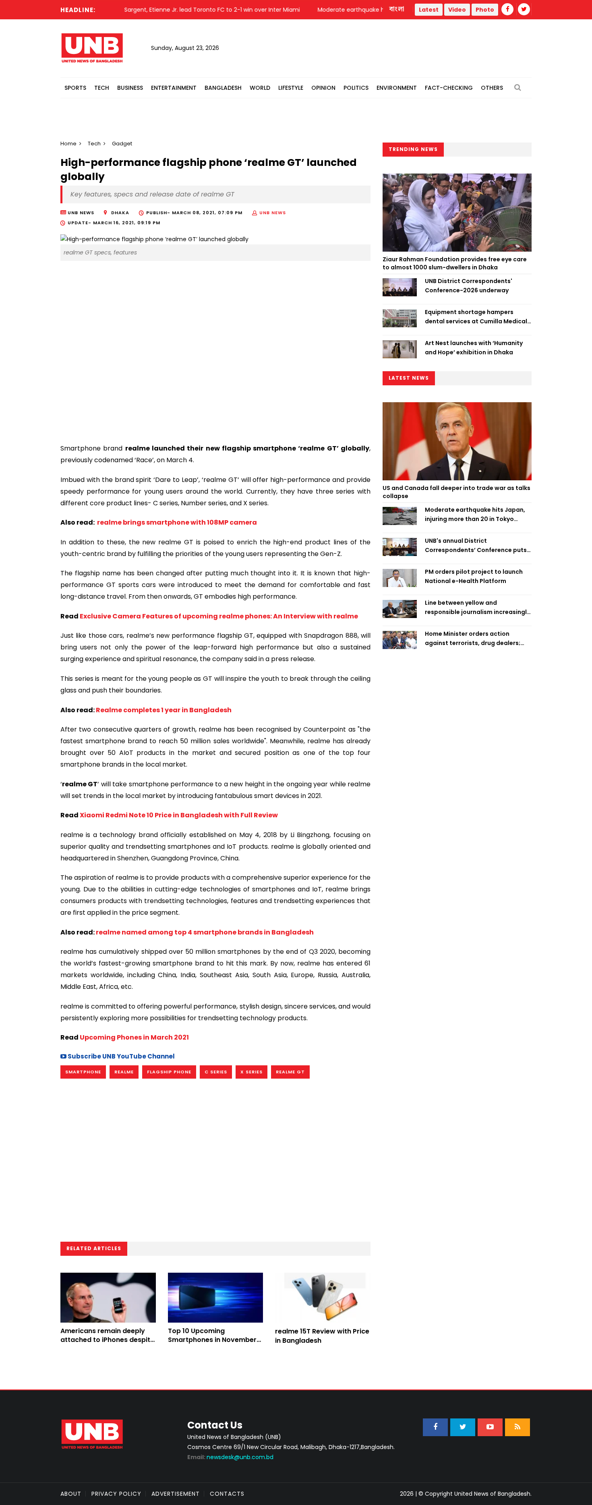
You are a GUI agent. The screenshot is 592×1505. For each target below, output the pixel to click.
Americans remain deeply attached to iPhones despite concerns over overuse (107, 1340)
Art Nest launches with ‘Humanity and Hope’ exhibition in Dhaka (474, 347)
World (260, 88)
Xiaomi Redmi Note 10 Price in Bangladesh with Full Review (179, 815)
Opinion (323, 88)
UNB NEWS (272, 212)
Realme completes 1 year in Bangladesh (164, 710)
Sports (75, 88)
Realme (124, 1072)
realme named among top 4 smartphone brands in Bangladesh (205, 932)
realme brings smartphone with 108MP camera (176, 522)
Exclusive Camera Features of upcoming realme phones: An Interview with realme (219, 616)
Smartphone (83, 1072)
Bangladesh (223, 88)
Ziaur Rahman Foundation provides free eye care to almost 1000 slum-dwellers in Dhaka (455, 263)
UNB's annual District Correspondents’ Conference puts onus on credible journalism (476, 545)
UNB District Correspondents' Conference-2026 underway (468, 285)
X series (251, 1072)
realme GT (290, 1072)
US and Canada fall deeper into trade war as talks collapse (456, 492)
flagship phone (169, 1072)
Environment (397, 88)
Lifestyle (290, 88)
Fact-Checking (449, 88)
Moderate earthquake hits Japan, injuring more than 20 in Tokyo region (475, 514)
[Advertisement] (215, 366)
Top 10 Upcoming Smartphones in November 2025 (212, 1340)
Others (492, 88)
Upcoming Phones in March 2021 (134, 1037)
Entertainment (174, 88)
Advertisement (175, 1494)
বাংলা (397, 9)
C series (216, 1072)
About (70, 1494)
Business (130, 88)
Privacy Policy (116, 1494)
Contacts (227, 1494)
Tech (101, 88)
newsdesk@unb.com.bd (230, 1457)
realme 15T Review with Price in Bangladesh (322, 1336)
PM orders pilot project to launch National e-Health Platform (474, 576)
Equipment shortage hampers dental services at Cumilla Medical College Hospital (476, 317)
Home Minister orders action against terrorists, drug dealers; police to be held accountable (472, 638)
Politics (356, 88)
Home (68, 143)
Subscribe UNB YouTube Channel (120, 1056)
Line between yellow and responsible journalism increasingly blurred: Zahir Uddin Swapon (477, 607)
